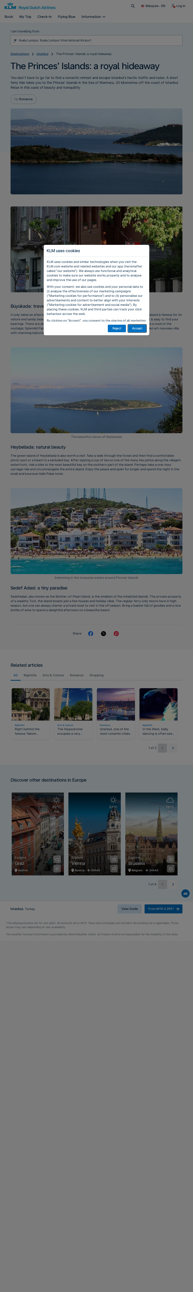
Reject (117, 328)
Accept (137, 328)
